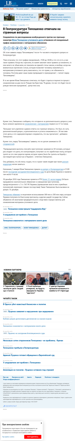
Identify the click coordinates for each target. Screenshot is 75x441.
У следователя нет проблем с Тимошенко (20, 214)
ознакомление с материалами (37, 124)
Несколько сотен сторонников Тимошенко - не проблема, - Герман (33, 340)
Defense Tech (8, 9)
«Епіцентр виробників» (61, 9)
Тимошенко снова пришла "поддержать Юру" (25, 209)
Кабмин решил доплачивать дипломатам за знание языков (27, 319)
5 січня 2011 (21, 25)
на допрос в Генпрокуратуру (52, 169)
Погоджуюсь (32, 437)
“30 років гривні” (22, 9)
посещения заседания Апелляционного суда (26, 172)
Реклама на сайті (18, 377)
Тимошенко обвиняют (11, 194)
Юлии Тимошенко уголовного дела (27, 40)
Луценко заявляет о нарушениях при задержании (29, 311)
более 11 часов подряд (51, 179)
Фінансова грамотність (40, 9)
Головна (5, 25)
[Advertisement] (37, 105)
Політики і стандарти (52, 377)
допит (44, 228)
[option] (20, 17)
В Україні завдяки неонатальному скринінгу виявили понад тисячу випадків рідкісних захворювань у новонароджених (60, 21)
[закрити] (41, 423)
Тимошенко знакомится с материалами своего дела (25, 220)
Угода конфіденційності (11, 379)
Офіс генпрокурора (12, 228)
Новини (29, 4)
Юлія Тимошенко (31, 228)
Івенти (29, 377)
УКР (65, 4)
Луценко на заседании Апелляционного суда (24, 333)
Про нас (5, 377)
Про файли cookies (8, 437)
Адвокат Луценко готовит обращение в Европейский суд (28, 355)
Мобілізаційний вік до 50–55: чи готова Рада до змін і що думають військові (26, 18)
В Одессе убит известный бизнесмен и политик (24, 304)
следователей (8, 144)
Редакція (38, 377)
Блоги (40, 4)
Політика (13, 25)
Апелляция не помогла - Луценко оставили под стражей (28, 369)
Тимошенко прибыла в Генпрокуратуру (21, 347)
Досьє (39, 11)
